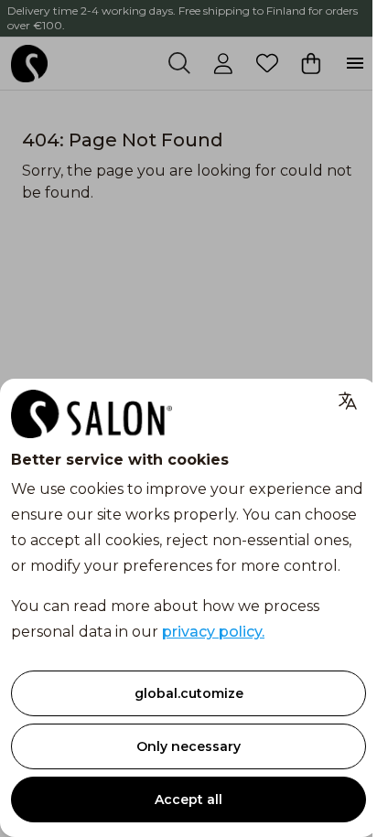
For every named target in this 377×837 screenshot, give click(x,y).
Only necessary (188, 746)
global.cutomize (189, 693)
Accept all (188, 799)
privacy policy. (213, 631)
